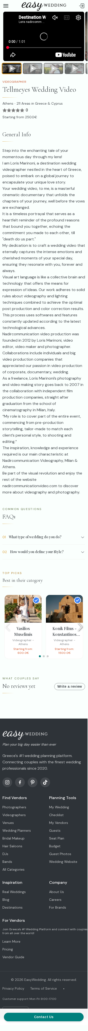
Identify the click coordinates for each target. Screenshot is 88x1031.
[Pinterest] (32, 782)
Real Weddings (14, 892)
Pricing (7, 949)
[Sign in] (82, 6)
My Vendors (58, 823)
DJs (5, 854)
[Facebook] (20, 782)
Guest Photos (60, 854)
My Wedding (59, 807)
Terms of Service (43, 988)
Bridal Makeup (13, 838)
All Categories (13, 869)
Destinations (12, 907)
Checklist (56, 815)
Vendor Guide (13, 957)
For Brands (57, 907)
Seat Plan (56, 838)
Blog (5, 899)
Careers (55, 899)
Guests (55, 830)
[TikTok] (45, 782)
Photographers (14, 807)
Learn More (11, 941)
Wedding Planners (16, 830)
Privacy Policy (13, 988)
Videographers (14, 815)
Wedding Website (63, 861)
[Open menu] (6, 6)
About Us (56, 892)
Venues (8, 823)
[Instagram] (7, 782)
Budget (55, 846)
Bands (7, 861)
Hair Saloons (12, 846)
